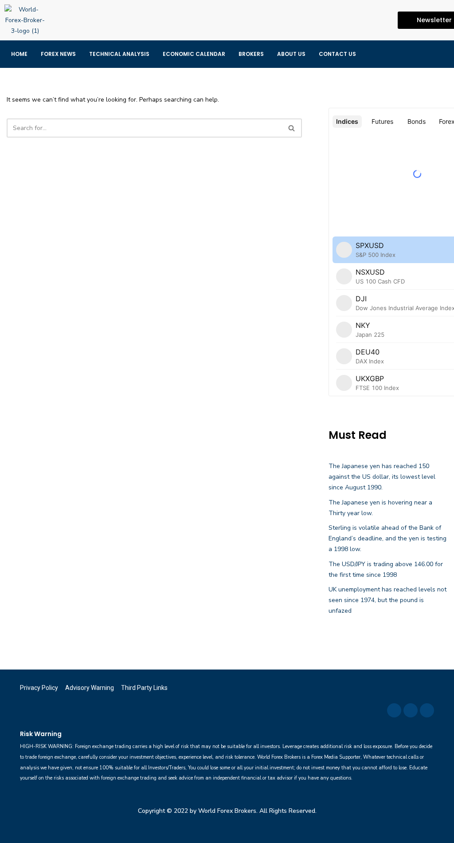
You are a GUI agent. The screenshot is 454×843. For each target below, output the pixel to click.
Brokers (251, 54)
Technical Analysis (119, 54)
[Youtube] (381, 20)
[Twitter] (364, 20)
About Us (291, 54)
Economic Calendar (194, 54)
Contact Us (337, 54)
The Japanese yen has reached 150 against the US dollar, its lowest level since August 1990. (382, 477)
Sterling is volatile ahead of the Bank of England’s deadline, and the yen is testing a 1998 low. (387, 538)
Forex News (58, 54)
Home (19, 54)
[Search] (292, 128)
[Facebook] (346, 20)
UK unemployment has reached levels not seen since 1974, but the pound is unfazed (387, 600)
